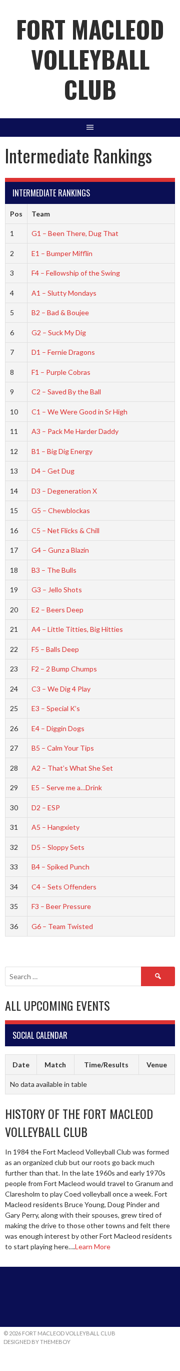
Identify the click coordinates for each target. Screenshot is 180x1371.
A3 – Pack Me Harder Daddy (75, 431)
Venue (156, 1064)
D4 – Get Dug (53, 471)
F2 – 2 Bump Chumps (64, 668)
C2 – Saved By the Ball (66, 391)
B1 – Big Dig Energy (62, 451)
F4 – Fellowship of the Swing (76, 273)
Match (55, 1064)
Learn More (92, 1246)
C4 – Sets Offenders (64, 886)
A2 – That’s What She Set (72, 768)
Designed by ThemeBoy (37, 1341)
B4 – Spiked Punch (61, 866)
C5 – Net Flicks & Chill (66, 530)
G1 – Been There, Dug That (75, 233)
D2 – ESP (46, 807)
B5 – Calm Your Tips (63, 748)
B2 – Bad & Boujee (60, 312)
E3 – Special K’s (56, 708)
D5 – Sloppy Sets (58, 847)
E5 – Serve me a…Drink (67, 787)
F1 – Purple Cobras (61, 372)
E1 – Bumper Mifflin (62, 253)
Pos (16, 213)
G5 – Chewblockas (61, 510)
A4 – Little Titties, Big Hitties (77, 629)
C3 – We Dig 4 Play (61, 688)
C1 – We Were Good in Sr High (80, 411)
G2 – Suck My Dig (59, 332)
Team (41, 213)
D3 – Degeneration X (64, 491)
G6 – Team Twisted (62, 926)
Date (21, 1064)
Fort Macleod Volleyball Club (90, 59)
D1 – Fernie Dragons (63, 352)
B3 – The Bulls (54, 570)
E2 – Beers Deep (58, 609)
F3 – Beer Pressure (61, 906)
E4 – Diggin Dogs (58, 728)
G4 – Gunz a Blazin (60, 550)
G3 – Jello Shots (57, 589)
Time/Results (106, 1064)
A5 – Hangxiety (56, 827)
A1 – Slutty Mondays (64, 293)
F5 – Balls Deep (55, 649)
